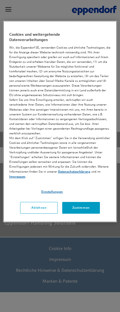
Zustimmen (81, 207)
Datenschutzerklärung (74, 171)
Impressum (17, 176)
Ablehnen (39, 207)
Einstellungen (52, 192)
